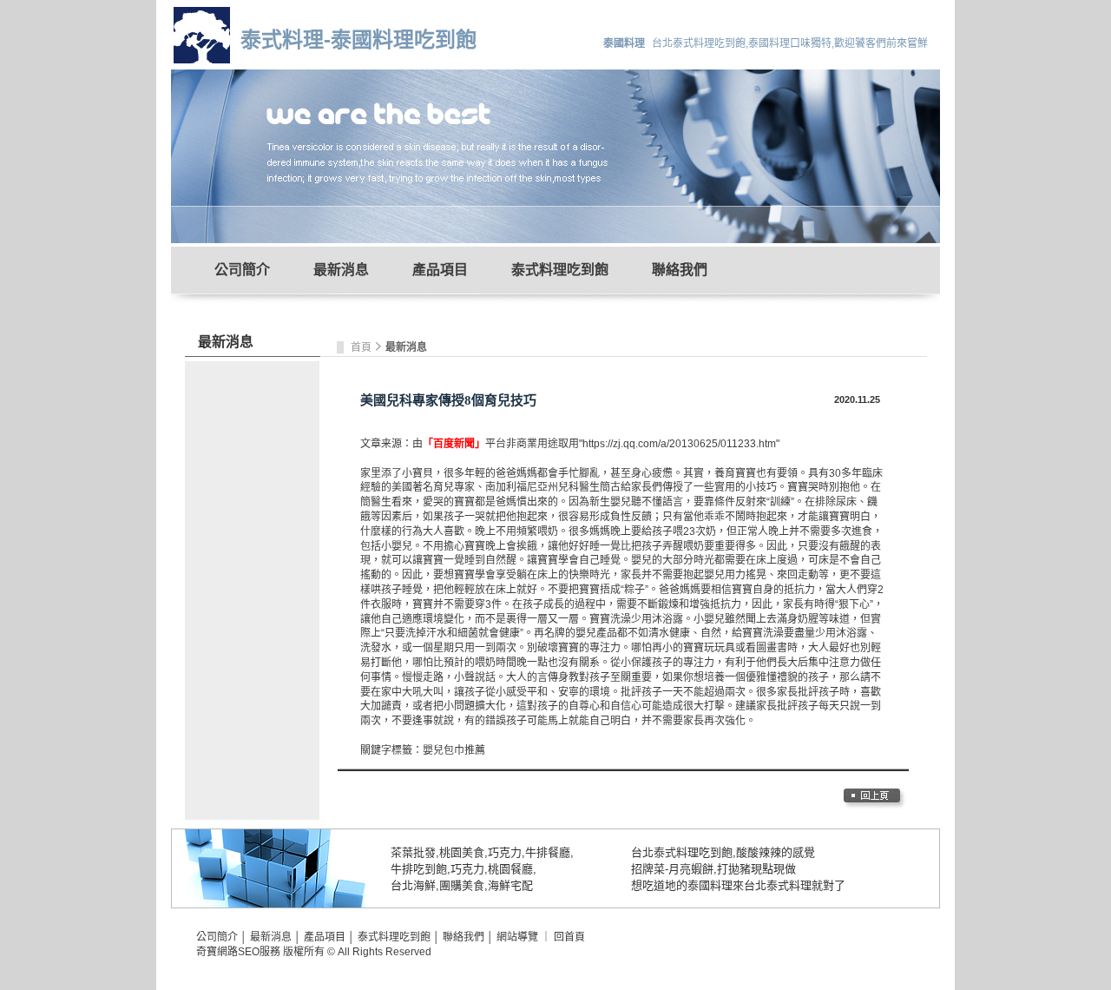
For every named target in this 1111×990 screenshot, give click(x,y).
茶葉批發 (413, 852)
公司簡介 (242, 269)
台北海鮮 (413, 885)
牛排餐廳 (547, 852)
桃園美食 (461, 852)
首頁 (362, 347)
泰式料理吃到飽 (559, 269)
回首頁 (569, 937)
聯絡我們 (679, 269)
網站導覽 (517, 937)
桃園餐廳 (510, 868)
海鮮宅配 (510, 885)
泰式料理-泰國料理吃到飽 (358, 39)
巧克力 (505, 852)
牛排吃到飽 (419, 868)
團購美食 (461, 885)
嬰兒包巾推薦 (454, 750)
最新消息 (341, 269)
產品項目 (440, 269)
